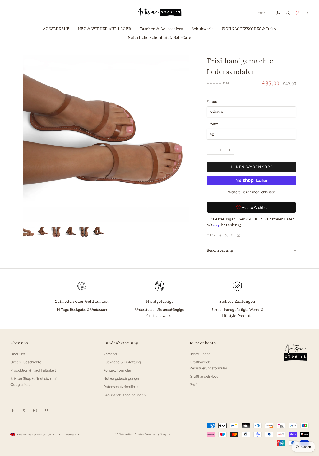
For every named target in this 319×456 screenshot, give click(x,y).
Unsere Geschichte (25, 362)
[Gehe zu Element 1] (29, 233)
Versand (110, 354)
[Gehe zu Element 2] (43, 233)
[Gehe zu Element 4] (70, 233)
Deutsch (71, 434)
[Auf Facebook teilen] (220, 235)
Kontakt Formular (117, 370)
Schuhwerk (202, 28)
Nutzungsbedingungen (121, 378)
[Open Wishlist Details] (297, 13)
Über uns (17, 354)
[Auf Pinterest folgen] (46, 410)
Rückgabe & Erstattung (122, 362)
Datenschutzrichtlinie (120, 387)
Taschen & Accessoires (161, 28)
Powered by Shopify (157, 434)
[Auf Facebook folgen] (12, 410)
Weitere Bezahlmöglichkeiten (251, 192)
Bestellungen (200, 354)
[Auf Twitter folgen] (24, 410)
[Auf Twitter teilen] (226, 235)
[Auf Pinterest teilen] (232, 235)
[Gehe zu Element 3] (57, 233)
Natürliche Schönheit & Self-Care (159, 37)
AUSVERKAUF (56, 28)
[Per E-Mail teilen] (238, 235)
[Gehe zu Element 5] (84, 233)
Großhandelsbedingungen (124, 395)
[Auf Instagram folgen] (35, 410)
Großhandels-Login (205, 376)
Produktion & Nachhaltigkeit (33, 370)
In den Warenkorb (251, 167)
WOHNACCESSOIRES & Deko (249, 28)
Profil (194, 384)
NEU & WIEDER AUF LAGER (104, 28)
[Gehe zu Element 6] (98, 233)
